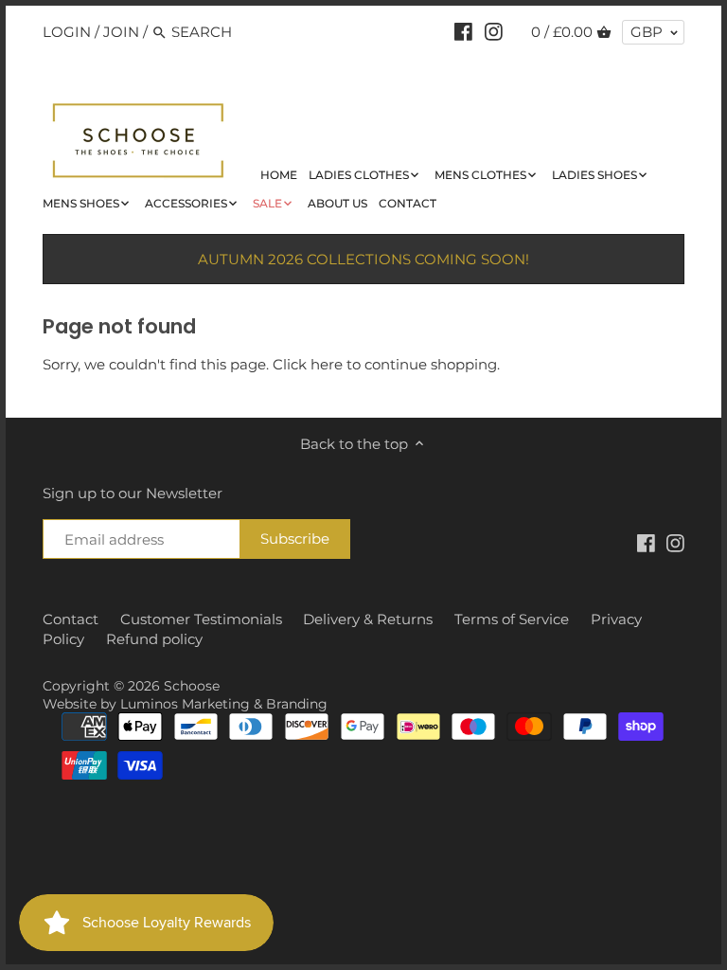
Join (121, 32)
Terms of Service (511, 619)
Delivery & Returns (368, 619)
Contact (70, 619)
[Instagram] (494, 31)
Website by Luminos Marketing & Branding (185, 703)
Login (67, 32)
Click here (308, 364)
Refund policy (154, 639)
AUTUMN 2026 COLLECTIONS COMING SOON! (363, 259)
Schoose (192, 685)
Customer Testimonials (201, 619)
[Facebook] (463, 31)
